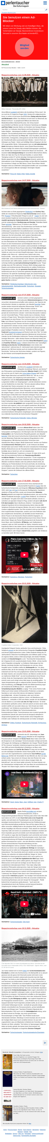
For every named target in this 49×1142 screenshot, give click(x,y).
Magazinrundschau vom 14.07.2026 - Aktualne (20, 180)
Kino (30, 1131)
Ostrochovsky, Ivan (30, 284)
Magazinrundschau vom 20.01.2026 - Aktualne (20, 583)
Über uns (21, 1133)
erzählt (23, 496)
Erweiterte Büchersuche (9, 12)
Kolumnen (43, 1129)
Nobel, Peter (21, 174)
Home (5, 1129)
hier (10, 490)
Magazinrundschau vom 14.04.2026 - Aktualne (20, 364)
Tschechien (30, 286)
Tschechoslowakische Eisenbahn (33, 1032)
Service (15, 1133)
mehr (45, 341)
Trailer (36, 216)
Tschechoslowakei (7, 288)
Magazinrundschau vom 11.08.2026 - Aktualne (20, 75)
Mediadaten (8, 1133)
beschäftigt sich (31, 811)
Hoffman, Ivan (32, 802)
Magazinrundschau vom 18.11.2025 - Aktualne (20, 928)
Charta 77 (40, 802)
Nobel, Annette (30, 174)
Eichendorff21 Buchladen (29, 1135)
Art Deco (4, 725)
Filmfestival (29, 211)
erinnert (10, 650)
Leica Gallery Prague (29, 373)
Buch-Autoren (27, 1129)
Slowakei (38, 286)
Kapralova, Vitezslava (17, 577)
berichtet (8, 224)
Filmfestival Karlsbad (17, 284)
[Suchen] (46, 10)
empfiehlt (14, 112)
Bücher (20, 1129)
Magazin (20, 1131)
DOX (25, 114)
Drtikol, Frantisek (15, 723)
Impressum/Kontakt (37, 1133)
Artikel (25, 971)
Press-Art (13, 174)
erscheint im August (15, 332)
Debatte (26, 1131)
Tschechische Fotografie (18, 418)
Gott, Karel (26, 922)
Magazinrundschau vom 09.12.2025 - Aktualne (20, 808)
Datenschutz (17, 1135)
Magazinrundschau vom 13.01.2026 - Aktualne (20, 731)
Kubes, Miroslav (32, 418)
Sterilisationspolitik (20, 286)
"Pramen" (8, 216)
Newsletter (28, 1133)
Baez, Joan (23, 802)
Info (41, 1052)
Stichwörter (35, 1129)
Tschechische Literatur (17, 357)
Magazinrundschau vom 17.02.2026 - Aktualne (20, 481)
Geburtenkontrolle (7, 286)
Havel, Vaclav (14, 802)
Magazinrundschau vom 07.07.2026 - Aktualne (20, 295)
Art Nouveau (42, 723)
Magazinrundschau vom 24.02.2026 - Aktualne (20, 424)
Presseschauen (12, 1129)
